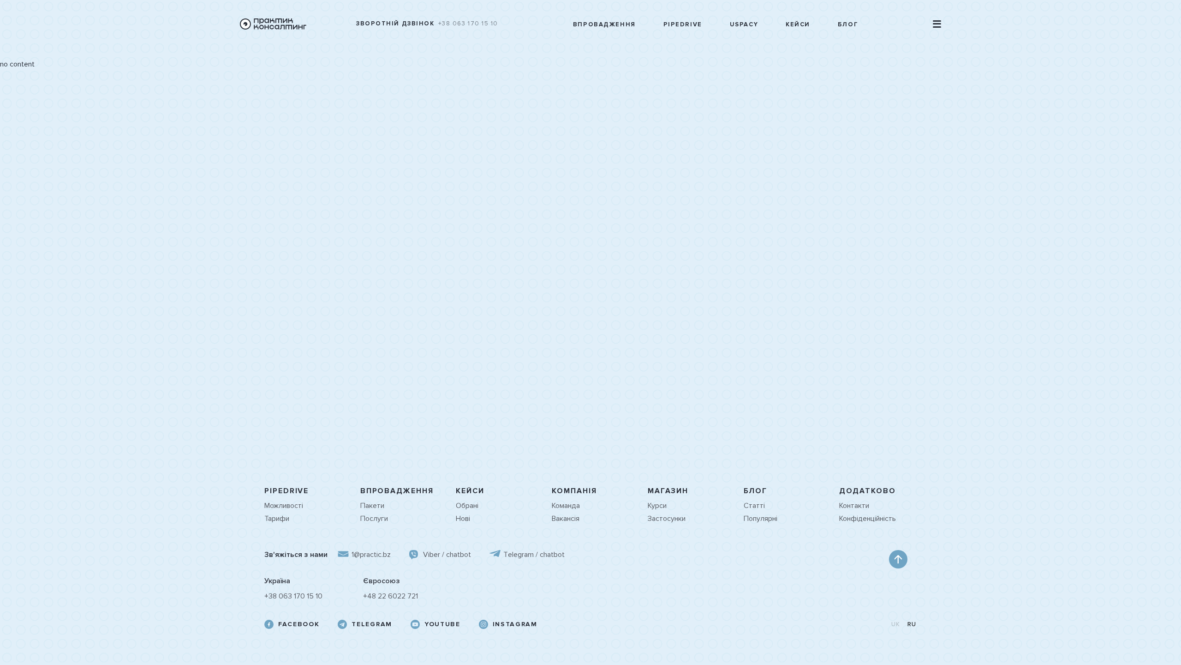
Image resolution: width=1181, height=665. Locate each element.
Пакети (372, 505)
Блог (848, 25)
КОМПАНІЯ (574, 491)
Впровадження (604, 25)
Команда (566, 505)
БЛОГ (756, 491)
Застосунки (667, 518)
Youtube (442, 624)
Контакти (854, 505)
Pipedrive (682, 25)
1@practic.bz (371, 554)
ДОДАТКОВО (867, 491)
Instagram (515, 624)
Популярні (760, 518)
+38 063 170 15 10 (468, 24)
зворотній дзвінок (395, 24)
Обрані (467, 505)
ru (912, 625)
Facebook (298, 624)
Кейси (798, 25)
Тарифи (276, 518)
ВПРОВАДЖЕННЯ (397, 491)
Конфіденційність (867, 518)
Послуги (374, 518)
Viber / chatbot (447, 554)
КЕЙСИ (470, 491)
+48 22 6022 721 (390, 596)
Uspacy (744, 25)
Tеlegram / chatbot (534, 554)
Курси (657, 505)
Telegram (372, 624)
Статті (754, 505)
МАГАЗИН (668, 491)
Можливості (283, 505)
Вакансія (565, 518)
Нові (463, 518)
